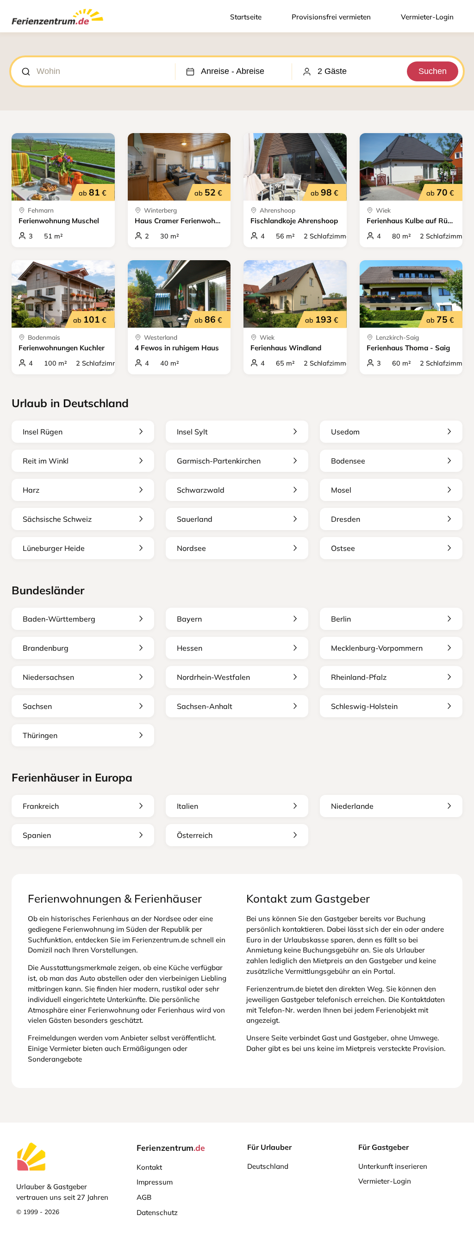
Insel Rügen (42, 431)
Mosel (341, 490)
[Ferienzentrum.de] (57, 26)
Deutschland (267, 1166)
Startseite (246, 16)
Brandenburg (46, 648)
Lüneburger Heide (54, 548)
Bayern (189, 618)
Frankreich (41, 806)
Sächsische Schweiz (57, 519)
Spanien (37, 835)
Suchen (432, 71)
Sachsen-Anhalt (204, 706)
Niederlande (352, 806)
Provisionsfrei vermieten (331, 16)
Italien (187, 806)
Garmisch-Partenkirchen (219, 460)
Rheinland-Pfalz (359, 677)
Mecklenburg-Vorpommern (377, 648)
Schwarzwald (201, 490)
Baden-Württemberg (59, 618)
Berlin (341, 618)
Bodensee (348, 460)
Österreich (194, 835)
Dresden (345, 519)
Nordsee (191, 548)
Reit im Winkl (46, 460)
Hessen (189, 648)
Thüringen (40, 735)
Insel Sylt (192, 431)
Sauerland (194, 519)
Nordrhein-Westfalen (213, 677)
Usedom (345, 431)
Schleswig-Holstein (364, 706)
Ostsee (343, 548)
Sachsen (37, 706)
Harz (31, 490)
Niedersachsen (48, 677)
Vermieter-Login (427, 16)
